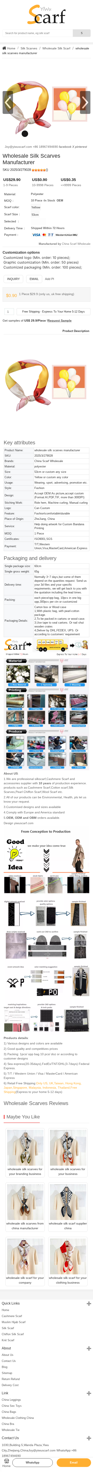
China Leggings (11, 1399)
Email (34, 279)
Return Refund (11, 1379)
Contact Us (9, 1361)
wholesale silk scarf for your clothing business (68, 1280)
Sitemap (7, 1373)
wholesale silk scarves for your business (67, 1171)
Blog (4, 1367)
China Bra (8, 1424)
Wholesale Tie (10, 1430)
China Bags (9, 1411)
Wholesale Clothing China (18, 1418)
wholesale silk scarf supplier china (68, 1226)
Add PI (49, 279)
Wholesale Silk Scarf (56, 48)
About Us (7, 1355)
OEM (60, 200)
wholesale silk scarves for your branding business (25, 1171)
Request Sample (60, 320)
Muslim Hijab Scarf (14, 1322)
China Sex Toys (12, 1405)
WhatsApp (32, 1462)
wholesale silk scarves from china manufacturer (25, 1226)
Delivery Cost (10, 1385)
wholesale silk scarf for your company (25, 1280)
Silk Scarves (29, 48)
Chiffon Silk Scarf (13, 1334)
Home (10, 48)
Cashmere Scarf (12, 1316)
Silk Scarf (8, 1328)
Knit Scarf (8, 1340)
